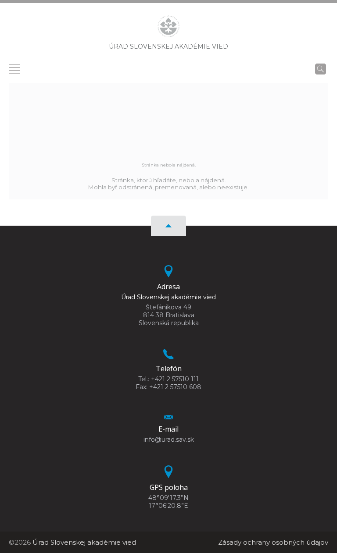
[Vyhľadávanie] (320, 68)
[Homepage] (168, 29)
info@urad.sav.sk (168, 439)
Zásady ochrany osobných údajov (273, 542)
